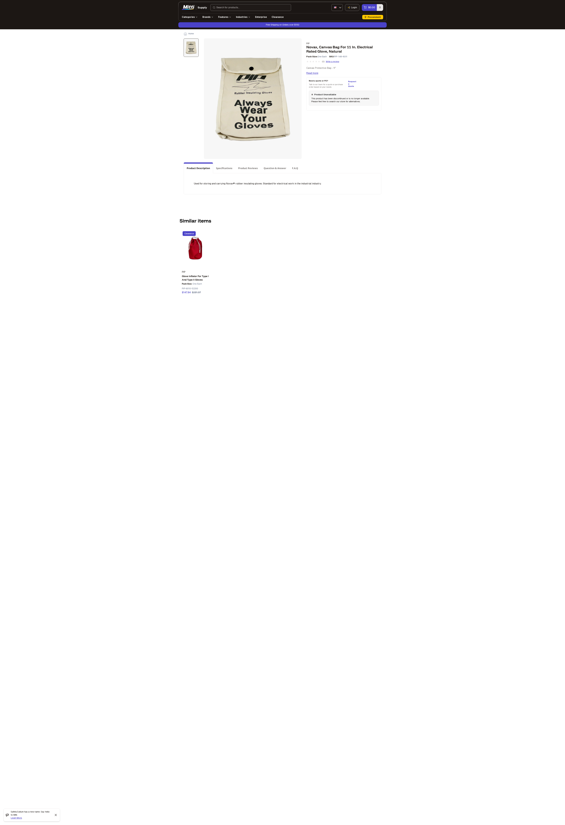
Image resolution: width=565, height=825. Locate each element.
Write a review (332, 61)
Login (354, 7)
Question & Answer (275, 168)
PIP (308, 43)
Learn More (16, 818)
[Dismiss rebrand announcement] (55, 815)
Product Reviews (248, 168)
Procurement (374, 17)
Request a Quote (351, 83)
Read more (312, 73)
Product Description (198, 168)
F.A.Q (295, 168)
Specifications (224, 168)
